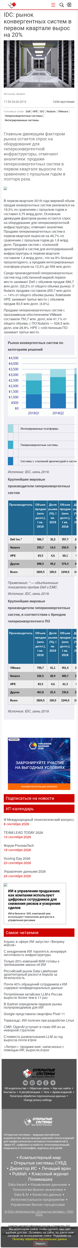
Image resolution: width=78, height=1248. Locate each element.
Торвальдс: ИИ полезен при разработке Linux (39, 1020)
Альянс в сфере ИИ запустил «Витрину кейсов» (34, 943)
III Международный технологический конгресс (39, 819)
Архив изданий (62, 1092)
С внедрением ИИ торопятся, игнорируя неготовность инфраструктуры (35, 953)
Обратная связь (40, 1088)
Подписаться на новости (30, 798)
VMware (63, 111)
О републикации (29, 1092)
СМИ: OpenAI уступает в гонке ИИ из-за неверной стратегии (34, 1028)
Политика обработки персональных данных (38, 1096)
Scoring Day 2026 (17, 858)
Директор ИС (23, 1168)
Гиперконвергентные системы (24, 115)
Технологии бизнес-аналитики (37, 1189)
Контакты (10, 1092)
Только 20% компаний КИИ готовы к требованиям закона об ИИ (31, 963)
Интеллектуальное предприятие (37, 1199)
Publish (19, 1173)
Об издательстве (15, 1088)
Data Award (17, 1184)
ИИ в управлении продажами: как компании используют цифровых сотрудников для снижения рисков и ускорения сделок (34, 899)
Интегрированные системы (22, 120)
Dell (28, 111)
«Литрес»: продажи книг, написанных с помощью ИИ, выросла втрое (34, 1048)
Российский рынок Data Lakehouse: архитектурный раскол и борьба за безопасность (31, 974)
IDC (42, 111)
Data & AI (21, 1194)
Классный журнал (50, 1173)
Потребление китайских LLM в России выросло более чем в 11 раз (33, 996)
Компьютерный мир (40, 1157)
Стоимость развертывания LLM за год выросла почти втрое (33, 1038)
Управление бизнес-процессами (38, 1204)
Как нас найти (62, 1088)
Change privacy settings (38, 1100)
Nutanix (51, 111)
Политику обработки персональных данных (39, 1239)
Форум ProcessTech (19, 845)
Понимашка (40, 1179)
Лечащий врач (56, 1168)
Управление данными (48, 1184)
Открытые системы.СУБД (40, 1162)
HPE (35, 111)
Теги (46, 1092)
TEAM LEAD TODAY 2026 (23, 832)
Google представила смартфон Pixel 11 (34, 1013)
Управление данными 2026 (25, 871)
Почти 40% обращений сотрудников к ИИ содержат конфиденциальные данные (35, 986)
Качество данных (46, 1194)
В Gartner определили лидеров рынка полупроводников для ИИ (33, 1006)
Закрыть (40, 1243)
